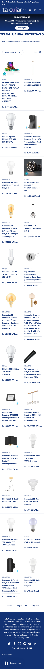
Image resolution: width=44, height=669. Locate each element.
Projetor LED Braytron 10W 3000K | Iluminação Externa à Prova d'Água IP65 (10, 416)
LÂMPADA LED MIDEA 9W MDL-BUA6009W (32, 540)
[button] (35, 10)
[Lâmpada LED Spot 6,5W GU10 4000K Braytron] (33, 484)
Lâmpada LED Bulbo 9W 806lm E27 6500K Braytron (10, 185)
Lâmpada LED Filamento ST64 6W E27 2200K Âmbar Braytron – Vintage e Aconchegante (10, 231)
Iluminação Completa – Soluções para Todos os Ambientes (24, 41)
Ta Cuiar (9, 654)
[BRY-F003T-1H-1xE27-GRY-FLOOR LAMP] (11, 484)
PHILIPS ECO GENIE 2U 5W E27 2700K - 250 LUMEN (9, 274)
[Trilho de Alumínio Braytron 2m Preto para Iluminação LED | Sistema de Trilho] (33, 354)
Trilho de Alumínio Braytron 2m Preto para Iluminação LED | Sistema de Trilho (32, 373)
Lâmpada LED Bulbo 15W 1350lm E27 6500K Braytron (32, 458)
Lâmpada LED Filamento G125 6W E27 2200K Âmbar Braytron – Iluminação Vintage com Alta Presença (10, 321)
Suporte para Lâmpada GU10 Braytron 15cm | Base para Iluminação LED (32, 276)
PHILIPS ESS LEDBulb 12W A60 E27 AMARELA (10, 371)
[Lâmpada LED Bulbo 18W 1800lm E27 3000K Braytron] (11, 524)
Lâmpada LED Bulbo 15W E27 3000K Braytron (32, 583)
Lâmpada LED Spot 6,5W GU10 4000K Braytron (31, 501)
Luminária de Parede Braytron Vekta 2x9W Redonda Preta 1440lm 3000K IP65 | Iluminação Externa (10, 585)
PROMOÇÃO (22, 28)
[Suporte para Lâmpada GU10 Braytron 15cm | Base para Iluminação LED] (33, 257)
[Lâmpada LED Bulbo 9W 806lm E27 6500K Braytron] (11, 167)
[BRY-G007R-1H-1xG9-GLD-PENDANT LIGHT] (33, 68)
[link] (8, 605)
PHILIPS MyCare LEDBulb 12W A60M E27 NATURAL (9, 139)
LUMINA (29, 648)
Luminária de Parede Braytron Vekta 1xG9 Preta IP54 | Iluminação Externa (10, 459)
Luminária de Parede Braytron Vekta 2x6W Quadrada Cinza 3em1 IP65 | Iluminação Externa (32, 141)
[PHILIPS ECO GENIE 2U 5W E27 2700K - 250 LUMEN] (11, 257)
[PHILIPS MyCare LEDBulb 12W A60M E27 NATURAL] (11, 121)
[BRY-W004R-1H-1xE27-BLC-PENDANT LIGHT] (33, 211)
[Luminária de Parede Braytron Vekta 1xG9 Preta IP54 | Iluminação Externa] (11, 441)
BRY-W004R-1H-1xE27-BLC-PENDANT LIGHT (32, 228)
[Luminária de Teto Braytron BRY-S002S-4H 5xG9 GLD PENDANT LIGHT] (33, 397)
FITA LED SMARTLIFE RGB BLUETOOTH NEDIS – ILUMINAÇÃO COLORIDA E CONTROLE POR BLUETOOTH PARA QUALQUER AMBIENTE (10, 91)
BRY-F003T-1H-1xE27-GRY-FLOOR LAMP (10, 500)
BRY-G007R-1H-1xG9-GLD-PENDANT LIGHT (32, 83)
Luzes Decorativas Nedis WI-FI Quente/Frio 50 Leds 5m (32, 186)
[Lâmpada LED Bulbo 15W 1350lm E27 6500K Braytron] (33, 441)
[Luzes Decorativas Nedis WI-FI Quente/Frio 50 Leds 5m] (33, 167)
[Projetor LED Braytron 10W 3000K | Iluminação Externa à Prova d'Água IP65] (11, 397)
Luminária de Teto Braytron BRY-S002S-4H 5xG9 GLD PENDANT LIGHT (32, 416)
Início (3, 41)
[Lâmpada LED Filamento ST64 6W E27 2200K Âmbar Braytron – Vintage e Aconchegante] (11, 211)
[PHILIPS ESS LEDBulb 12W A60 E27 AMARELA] (11, 354)
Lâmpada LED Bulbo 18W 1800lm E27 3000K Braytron (10, 542)
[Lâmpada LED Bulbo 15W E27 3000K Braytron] (33, 565)
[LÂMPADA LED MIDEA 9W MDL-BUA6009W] (33, 524)
